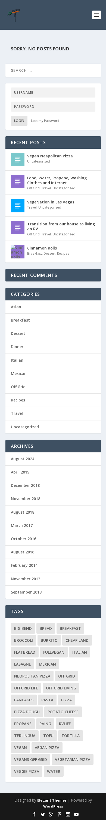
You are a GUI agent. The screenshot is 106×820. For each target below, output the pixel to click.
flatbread (24, 652)
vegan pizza (47, 747)
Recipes (63, 253)
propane (23, 723)
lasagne (22, 664)
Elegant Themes (52, 800)
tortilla (70, 735)
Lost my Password (45, 120)
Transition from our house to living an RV (61, 226)
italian (79, 652)
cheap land (77, 640)
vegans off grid (30, 759)
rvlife (65, 723)
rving (45, 723)
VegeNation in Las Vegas (50, 202)
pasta (47, 699)
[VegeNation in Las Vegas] (17, 205)
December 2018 (25, 485)
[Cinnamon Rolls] (17, 251)
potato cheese (63, 711)
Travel (46, 188)
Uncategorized (38, 161)
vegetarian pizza (72, 759)
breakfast (70, 628)
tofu (48, 735)
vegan (20, 747)
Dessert (49, 253)
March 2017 (22, 525)
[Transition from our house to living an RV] (17, 227)
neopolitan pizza (32, 676)
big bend (23, 628)
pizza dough (27, 711)
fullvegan (53, 652)
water (53, 771)
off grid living (61, 688)
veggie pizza (26, 771)
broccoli (23, 640)
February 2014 (24, 565)
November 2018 (25, 498)
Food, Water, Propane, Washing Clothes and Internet (57, 180)
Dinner (17, 346)
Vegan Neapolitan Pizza (50, 155)
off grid (66, 676)
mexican (47, 664)
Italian (17, 360)
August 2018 (22, 512)
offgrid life (26, 688)
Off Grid (33, 188)
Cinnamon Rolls (42, 248)
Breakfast (34, 253)
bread (46, 628)
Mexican (19, 373)
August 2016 (22, 552)
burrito (49, 640)
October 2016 (23, 538)
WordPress (53, 806)
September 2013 (26, 592)
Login (19, 120)
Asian (16, 306)
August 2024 (22, 458)
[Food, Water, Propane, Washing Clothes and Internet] (17, 181)
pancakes (23, 699)
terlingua (24, 735)
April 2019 (20, 472)
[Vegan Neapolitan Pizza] (17, 159)
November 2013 (25, 578)
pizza (66, 699)
